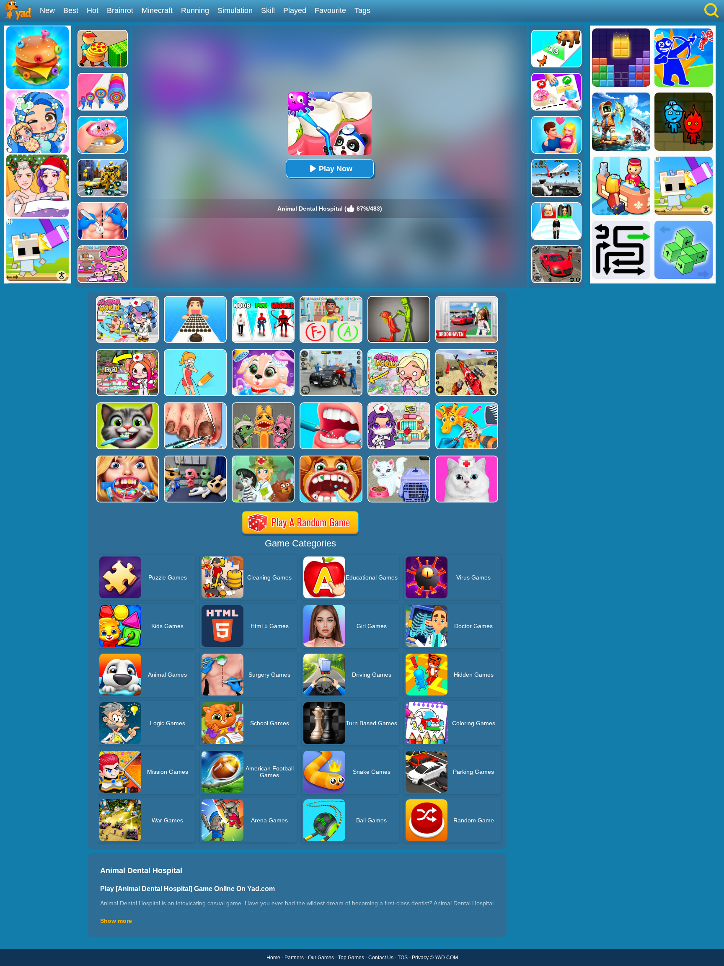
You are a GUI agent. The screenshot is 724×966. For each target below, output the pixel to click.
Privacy (420, 958)
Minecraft (157, 10)
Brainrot (120, 10)
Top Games (351, 958)
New (47, 10)
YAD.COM (446, 958)
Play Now (335, 169)
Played (294, 10)
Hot (92, 10)
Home (273, 958)
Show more (116, 920)
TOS (403, 958)
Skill (268, 10)
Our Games (321, 958)
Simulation (235, 10)
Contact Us (380, 958)
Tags (362, 10)
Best (70, 10)
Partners (294, 958)
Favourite (330, 10)
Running (195, 10)
